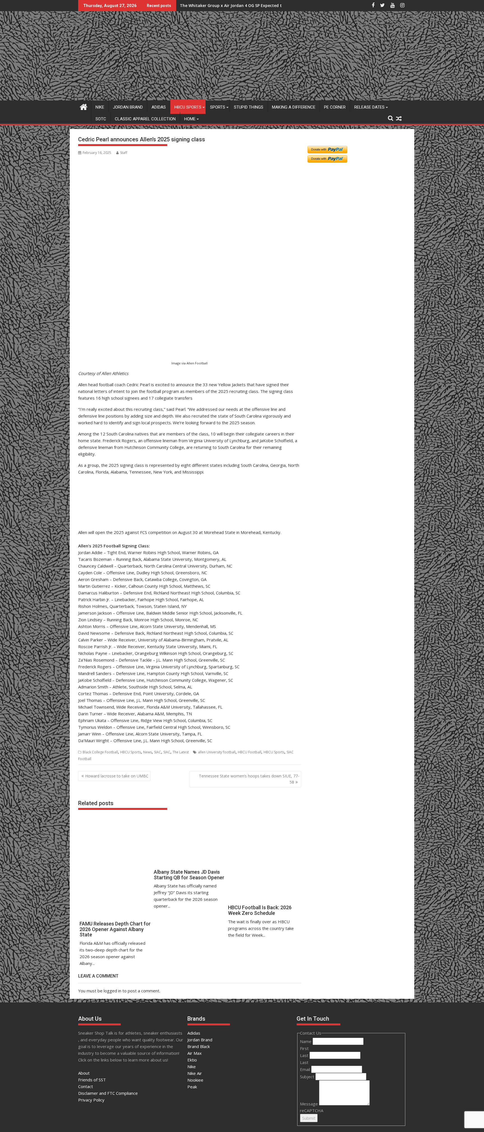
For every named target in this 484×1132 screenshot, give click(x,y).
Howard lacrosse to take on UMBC (116, 776)
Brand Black (198, 1046)
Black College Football (100, 752)
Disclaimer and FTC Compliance (108, 1093)
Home (190, 118)
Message (309, 1104)
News (147, 752)
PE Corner (335, 107)
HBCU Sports (187, 107)
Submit (308, 1118)
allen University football (217, 752)
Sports (217, 107)
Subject (307, 1076)
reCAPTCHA (311, 1110)
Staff (123, 152)
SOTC (101, 118)
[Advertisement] (105, 329)
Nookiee (195, 1080)
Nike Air (194, 1073)
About (84, 1073)
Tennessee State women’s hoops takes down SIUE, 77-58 (249, 779)
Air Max (194, 1053)
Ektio (192, 1060)
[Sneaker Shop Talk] (83, 106)
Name (306, 1041)
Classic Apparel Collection (145, 118)
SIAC (157, 752)
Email (305, 1069)
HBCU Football (249, 752)
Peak (192, 1086)
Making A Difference (293, 107)
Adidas (159, 107)
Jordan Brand (128, 107)
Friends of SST (92, 1079)
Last (305, 1055)
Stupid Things (248, 107)
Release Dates (369, 107)
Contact (85, 1086)
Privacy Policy (91, 1100)
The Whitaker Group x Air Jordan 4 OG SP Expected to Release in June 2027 (252, 5)
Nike (100, 107)
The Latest (181, 752)
